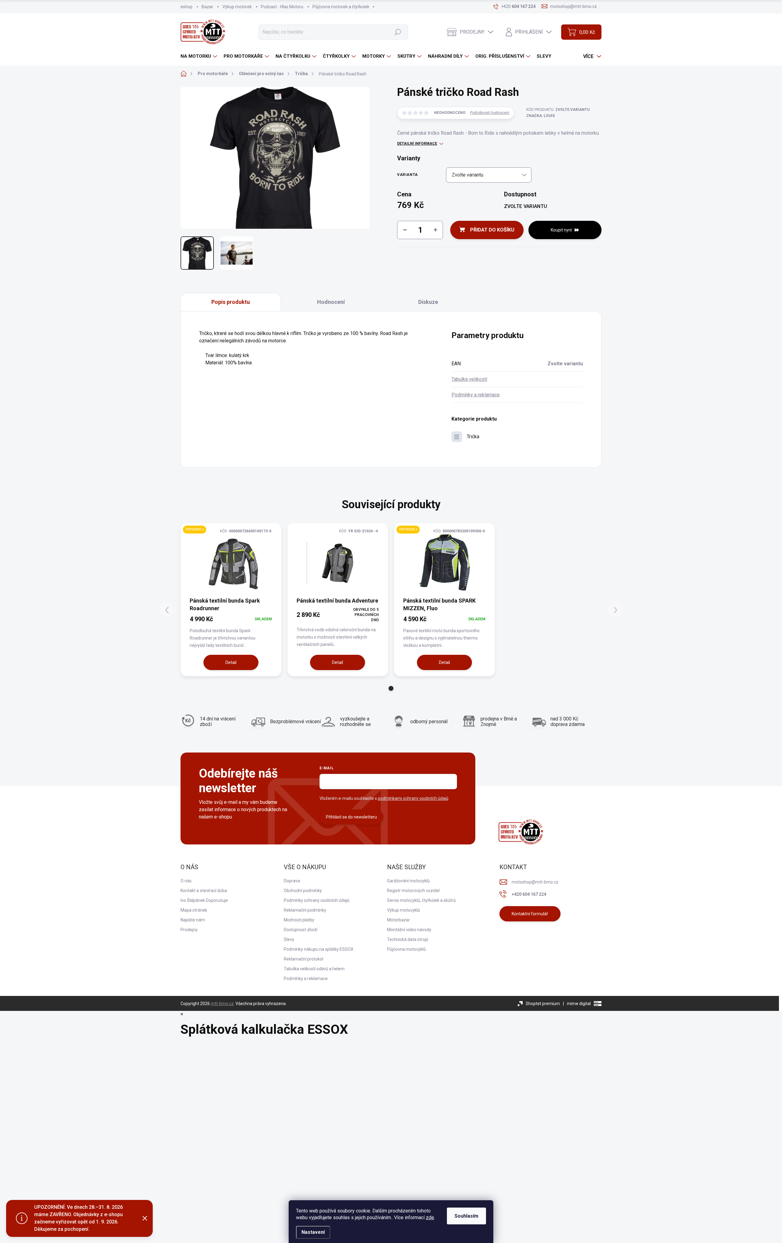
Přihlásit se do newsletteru (351, 817)
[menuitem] (200, 56)
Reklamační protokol (303, 959)
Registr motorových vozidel (413, 890)
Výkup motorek (237, 6)
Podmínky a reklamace (475, 395)
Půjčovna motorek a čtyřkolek (340, 6)
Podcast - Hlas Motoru (282, 6)
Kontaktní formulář (530, 913)
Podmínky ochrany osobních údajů (316, 900)
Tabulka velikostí (469, 379)
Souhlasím (466, 1216)
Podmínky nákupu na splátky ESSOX (318, 949)
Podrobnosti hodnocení (489, 113)
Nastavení (313, 1232)
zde (430, 1217)
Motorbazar (398, 919)
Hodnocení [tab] (331, 302)
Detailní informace (417, 143)
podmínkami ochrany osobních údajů (413, 798)
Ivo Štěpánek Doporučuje (204, 900)
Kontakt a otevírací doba (204, 890)
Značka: (540, 116)
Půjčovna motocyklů (406, 949)
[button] (391, 688)
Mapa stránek (194, 910)
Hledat (397, 31)
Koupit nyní (561, 230)
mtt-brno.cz (222, 1003)
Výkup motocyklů (403, 910)
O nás (186, 880)
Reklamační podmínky (305, 910)
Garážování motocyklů (408, 880)
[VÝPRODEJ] (231, 563)
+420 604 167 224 (529, 894)
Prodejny (189, 929)
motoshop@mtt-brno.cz (535, 882)
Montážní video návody (409, 929)
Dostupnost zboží (300, 929)
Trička (473, 436)
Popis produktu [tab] (230, 302)
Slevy (289, 939)
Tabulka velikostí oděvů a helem (314, 968)
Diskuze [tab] (428, 302)
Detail (230, 662)
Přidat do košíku (492, 230)
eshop (186, 6)
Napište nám (193, 919)
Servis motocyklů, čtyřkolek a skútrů (421, 900)
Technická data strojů (407, 939)
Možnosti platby (299, 919)
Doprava (292, 880)
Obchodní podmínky (303, 890)
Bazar (207, 6)
